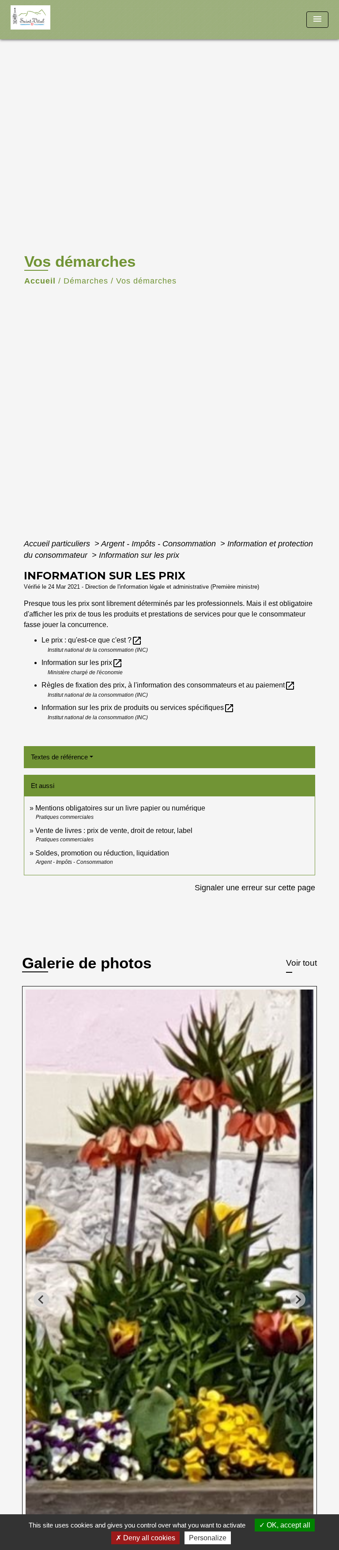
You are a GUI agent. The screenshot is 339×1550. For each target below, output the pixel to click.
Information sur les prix (139, 555)
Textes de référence (59, 757)
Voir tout (301, 962)
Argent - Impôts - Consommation (159, 543)
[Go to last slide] (41, 1299)
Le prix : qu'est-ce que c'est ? (91, 640)
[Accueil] (44, 19)
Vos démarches (146, 280)
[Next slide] (297, 1299)
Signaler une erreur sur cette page (255, 887)
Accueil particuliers (58, 543)
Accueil (40, 280)
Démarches (86, 280)
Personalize (207, 1538)
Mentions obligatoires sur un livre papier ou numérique (120, 808)
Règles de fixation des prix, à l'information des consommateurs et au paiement (168, 685)
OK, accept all (287, 1525)
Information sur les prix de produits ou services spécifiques (137, 707)
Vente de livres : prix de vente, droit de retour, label (113, 830)
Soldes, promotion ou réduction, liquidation (102, 853)
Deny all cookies (148, 1538)
